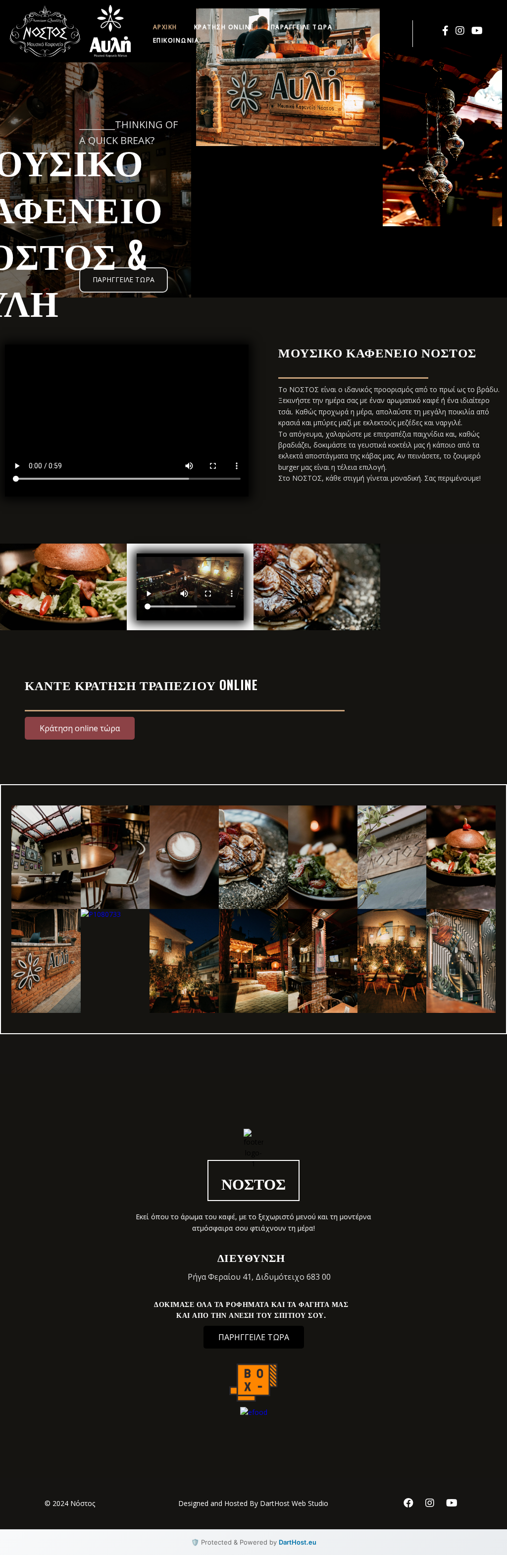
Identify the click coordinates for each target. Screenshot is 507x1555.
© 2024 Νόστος (70, 1503)
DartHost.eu (297, 1542)
